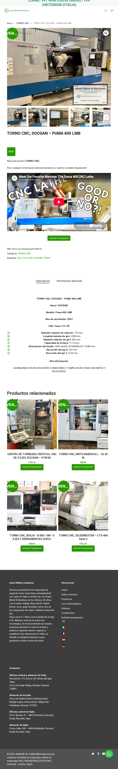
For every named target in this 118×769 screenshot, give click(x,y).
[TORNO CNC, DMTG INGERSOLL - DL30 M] (83, 424)
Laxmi (64, 590)
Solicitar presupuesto (59, 238)
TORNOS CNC (22, 23)
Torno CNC (27, 258)
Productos (66, 599)
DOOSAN (37, 258)
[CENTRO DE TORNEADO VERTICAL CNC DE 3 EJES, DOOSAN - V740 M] (32, 424)
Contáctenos (68, 613)
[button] (112, 10)
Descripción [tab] (43, 280)
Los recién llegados (71, 603)
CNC (19, 258)
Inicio (9, 23)
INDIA (11, 151)
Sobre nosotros (69, 594)
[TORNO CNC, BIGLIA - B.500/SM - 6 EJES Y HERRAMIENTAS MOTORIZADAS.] (32, 506)
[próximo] (106, 117)
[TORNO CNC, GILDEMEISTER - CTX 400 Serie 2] (83, 506)
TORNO (46, 258)
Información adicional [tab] (69, 280)
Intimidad (11, 764)
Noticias (65, 608)
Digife (30, 764)
